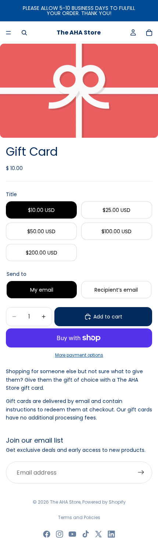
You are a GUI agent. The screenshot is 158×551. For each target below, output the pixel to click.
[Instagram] (59, 534)
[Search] (24, 33)
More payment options (79, 355)
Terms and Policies (79, 517)
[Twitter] (98, 534)
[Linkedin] (111, 534)
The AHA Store (65, 502)
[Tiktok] (85, 534)
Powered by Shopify (104, 502)
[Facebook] (46, 534)
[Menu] (8, 32)
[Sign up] (141, 472)
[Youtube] (72, 534)
